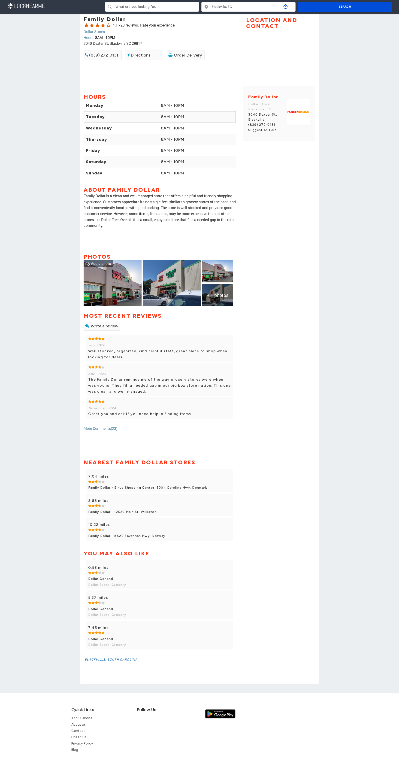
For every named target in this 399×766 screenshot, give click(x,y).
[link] (113, 282)
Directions (140, 55)
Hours (88, 37)
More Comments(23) (100, 428)
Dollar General (100, 579)
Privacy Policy (82, 743)
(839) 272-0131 (103, 55)
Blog (74, 749)
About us (78, 724)
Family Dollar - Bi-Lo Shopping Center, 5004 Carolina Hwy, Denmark (147, 488)
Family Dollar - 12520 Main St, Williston (122, 512)
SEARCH (345, 6)
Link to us (78, 737)
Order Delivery (187, 55)
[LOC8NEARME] (26, 5)
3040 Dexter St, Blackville (262, 117)
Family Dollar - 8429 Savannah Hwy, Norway (126, 536)
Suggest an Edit (262, 130)
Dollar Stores (94, 31)
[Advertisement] (160, 76)
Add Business (81, 718)
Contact (78, 730)
